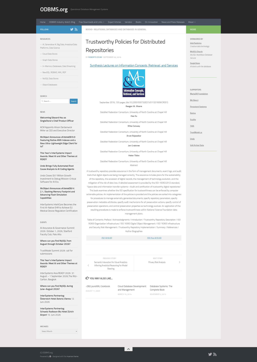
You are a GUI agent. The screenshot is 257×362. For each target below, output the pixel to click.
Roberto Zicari (95, 57)
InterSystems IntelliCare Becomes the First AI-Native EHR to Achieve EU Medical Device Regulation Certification (59, 207)
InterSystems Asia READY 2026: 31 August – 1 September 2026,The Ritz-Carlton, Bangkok (59, 276)
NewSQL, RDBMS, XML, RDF (54, 72)
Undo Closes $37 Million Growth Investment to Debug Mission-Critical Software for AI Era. (58, 178)
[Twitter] (71, 29)
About (191, 22)
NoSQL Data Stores (50, 78)
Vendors (128, 22)
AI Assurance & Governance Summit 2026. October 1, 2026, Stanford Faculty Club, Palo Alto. (57, 231)
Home (42, 22)
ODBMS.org (54, 9)
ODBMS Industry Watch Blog (62, 22)
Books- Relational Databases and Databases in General (116, 29)
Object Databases (50, 85)
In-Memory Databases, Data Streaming (59, 66)
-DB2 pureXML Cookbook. (98, 286)
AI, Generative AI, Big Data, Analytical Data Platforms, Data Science (58, 46)
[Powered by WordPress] (50, 356)
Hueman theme (72, 356)
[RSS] (76, 29)
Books (138, 22)
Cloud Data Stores (50, 54)
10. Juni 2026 (57, 311)
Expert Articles (114, 22)
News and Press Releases (173, 22)
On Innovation (151, 22)
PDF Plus (154, 238)
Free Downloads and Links (90, 22)
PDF (107, 238)
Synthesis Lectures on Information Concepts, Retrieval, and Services (134, 65)
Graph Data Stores (50, 60)
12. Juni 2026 (57, 298)
